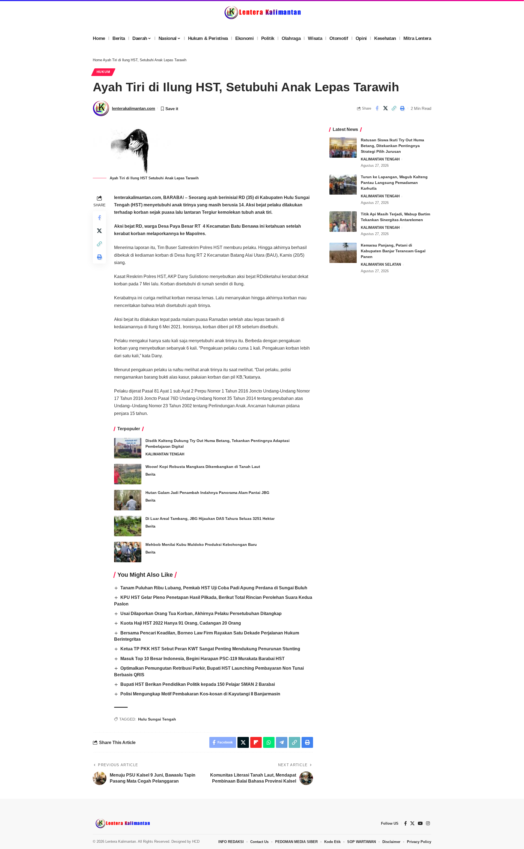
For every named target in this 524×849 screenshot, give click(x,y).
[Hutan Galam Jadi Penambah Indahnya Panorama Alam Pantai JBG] (127, 500)
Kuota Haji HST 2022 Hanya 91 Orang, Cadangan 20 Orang (180, 623)
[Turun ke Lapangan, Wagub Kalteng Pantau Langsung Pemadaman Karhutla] (343, 184)
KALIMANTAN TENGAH (164, 454)
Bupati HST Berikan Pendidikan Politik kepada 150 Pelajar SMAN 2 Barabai (197, 684)
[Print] (402, 108)
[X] (412, 823)
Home (97, 60)
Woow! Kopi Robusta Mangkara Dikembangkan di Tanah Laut (202, 466)
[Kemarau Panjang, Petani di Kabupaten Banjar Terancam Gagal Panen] (343, 253)
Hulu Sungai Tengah (157, 719)
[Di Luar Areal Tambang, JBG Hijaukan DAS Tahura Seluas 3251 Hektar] (127, 526)
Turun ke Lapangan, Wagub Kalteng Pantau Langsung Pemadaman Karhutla (394, 183)
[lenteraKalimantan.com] (122, 823)
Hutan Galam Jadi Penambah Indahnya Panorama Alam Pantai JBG (207, 492)
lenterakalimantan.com (133, 108)
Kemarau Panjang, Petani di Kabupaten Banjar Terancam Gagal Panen (393, 251)
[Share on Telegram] (281, 742)
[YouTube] (420, 823)
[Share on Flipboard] (256, 742)
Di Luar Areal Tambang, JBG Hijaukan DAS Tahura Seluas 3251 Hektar (210, 518)
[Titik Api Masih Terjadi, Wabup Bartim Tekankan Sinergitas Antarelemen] (343, 221)
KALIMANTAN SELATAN (381, 265)
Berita (150, 474)
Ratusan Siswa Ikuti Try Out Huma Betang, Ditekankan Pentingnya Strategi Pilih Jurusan (392, 146)
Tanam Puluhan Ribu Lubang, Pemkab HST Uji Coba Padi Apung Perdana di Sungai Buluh (213, 587)
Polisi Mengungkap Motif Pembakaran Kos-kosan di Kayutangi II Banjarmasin (200, 694)
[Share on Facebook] (377, 108)
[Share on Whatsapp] (269, 742)
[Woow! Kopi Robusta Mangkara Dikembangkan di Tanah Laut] (127, 474)
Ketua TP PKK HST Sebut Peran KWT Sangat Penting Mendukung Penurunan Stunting (210, 648)
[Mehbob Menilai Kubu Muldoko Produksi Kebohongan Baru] (127, 552)
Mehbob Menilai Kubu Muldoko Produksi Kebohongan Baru (201, 544)
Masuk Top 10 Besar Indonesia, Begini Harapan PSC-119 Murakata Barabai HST (202, 658)
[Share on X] (385, 108)
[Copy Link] (394, 108)
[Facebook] (405, 823)
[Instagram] (428, 823)
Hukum (103, 72)
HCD (196, 841)
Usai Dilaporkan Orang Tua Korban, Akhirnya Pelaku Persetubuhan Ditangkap (201, 613)
